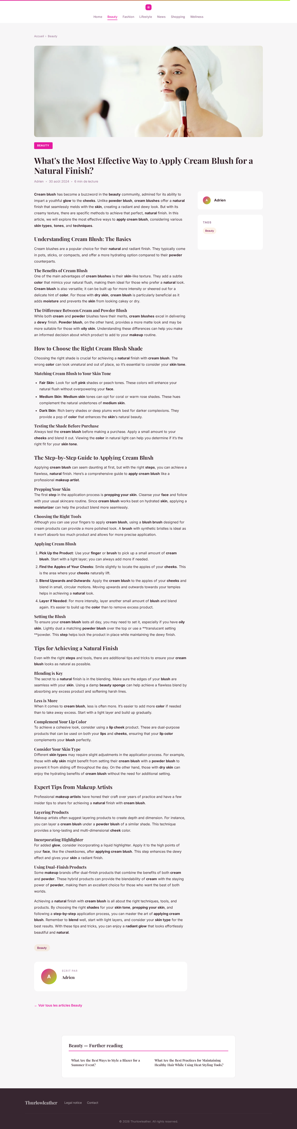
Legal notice (73, 1102)
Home (97, 16)
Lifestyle (145, 16)
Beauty (112, 16)
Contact (92, 1102)
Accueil (39, 36)
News (161, 16)
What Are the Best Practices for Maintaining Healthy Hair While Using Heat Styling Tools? (189, 1062)
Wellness (197, 16)
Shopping (178, 16)
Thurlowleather (41, 1102)
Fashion (128, 16)
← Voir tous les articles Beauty (58, 1005)
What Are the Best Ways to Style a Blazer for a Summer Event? (105, 1062)
